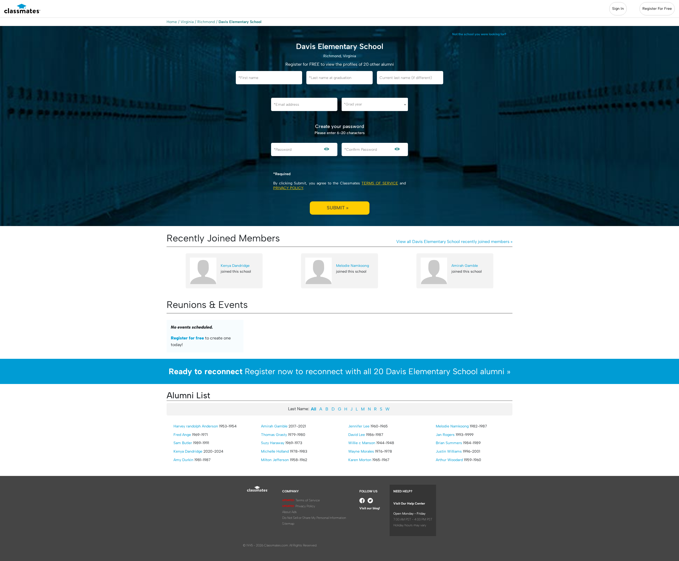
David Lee (356, 434)
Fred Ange (182, 434)
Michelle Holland (275, 451)
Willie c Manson (361, 443)
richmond (206, 22)
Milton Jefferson (275, 460)
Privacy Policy (288, 188)
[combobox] (375, 104)
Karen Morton (359, 460)
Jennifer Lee (358, 426)
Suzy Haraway (272, 443)
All (313, 409)
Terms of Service (380, 183)
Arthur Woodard (449, 460)
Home (172, 22)
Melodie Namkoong (352, 265)
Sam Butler (182, 443)
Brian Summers (449, 443)
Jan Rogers (445, 434)
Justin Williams (449, 451)
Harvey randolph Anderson (195, 426)
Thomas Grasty (274, 434)
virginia (187, 22)
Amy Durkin (183, 460)
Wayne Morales (361, 451)
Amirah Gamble (464, 265)
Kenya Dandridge (235, 265)
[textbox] (375, 104)
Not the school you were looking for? (479, 34)
